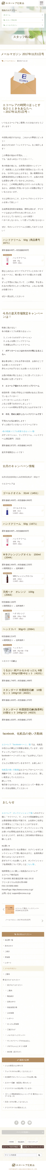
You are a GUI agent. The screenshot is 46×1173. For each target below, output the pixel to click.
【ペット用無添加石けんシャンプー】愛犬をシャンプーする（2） (24, 1095)
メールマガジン (11, 25)
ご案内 (7, 974)
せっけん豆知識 (13, 1024)
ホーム (7, 15)
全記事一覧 (9, 940)
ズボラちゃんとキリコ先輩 (17, 1046)
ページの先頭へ (23, 1132)
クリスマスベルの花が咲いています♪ (18, 1088)
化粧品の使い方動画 (10, 770)
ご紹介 (7, 951)
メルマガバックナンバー (16, 1035)
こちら (29, 864)
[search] (39, 1155)
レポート (8, 963)
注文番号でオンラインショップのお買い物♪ (21, 1077)
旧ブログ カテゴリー (12, 980)
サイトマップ (33, 1142)
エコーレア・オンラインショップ (16, 813)
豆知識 (7, 957)
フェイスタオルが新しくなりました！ (19, 1071)
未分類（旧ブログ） (14, 1052)
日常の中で (11, 1002)
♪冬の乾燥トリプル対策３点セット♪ (17, 431)
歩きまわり (9, 946)
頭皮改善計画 (12, 1007)
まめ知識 (10, 1013)
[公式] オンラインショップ (32, 1147)
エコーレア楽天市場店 (10, 1147)
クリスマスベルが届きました (15, 1107)
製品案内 (21, 1142)
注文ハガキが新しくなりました (16, 1102)
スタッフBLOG (11, 20)
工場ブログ (11, 1030)
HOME (11, 1142)
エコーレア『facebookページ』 (15, 745)
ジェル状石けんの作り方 (14, 1066)
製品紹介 (10, 996)
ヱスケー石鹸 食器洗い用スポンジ (18, 1083)
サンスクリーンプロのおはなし (18, 1041)
